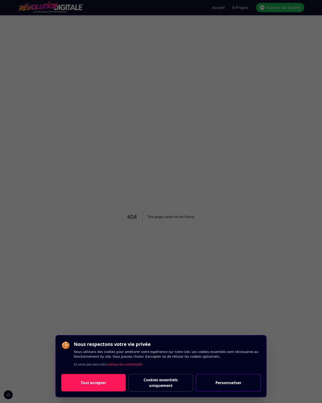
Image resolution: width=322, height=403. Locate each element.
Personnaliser (228, 382)
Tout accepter (93, 382)
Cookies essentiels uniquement (161, 382)
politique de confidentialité (124, 364)
